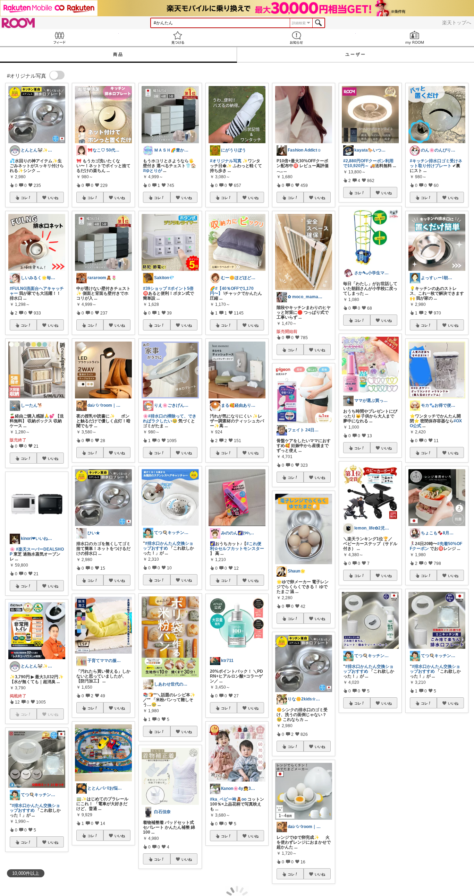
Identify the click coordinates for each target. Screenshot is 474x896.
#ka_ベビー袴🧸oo (228, 799)
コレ (24, 197)
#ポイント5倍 (181, 288)
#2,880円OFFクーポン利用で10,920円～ (368, 163)
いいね (53, 197)
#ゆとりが (152, 170)
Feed (59, 37)
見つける (178, 37)
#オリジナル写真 (226, 160)
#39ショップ (155, 288)
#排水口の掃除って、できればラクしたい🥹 (169, 418)
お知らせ (296, 37)
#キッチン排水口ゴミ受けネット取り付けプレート (436, 163)
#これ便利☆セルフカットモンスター (237, 546)
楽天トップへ (456, 22)
